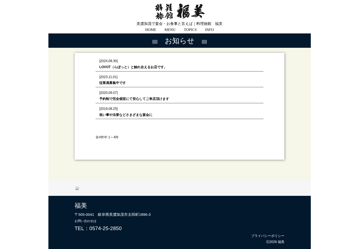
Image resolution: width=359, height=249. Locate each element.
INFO (209, 30)
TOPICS (190, 30)
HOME (150, 30)
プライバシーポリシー (267, 236)
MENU (170, 30)
